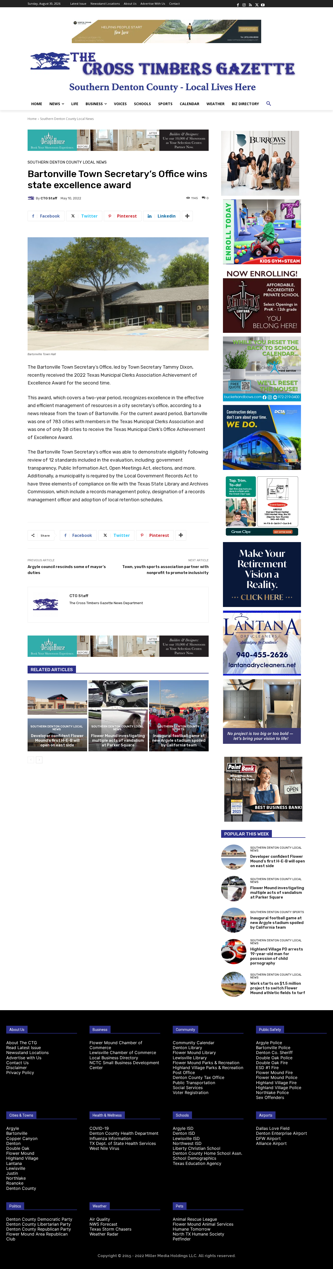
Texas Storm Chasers (110, 1229)
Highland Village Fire (276, 1082)
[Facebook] (238, 3)
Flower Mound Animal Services (203, 1224)
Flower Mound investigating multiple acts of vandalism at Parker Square (118, 740)
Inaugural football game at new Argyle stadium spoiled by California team (179, 740)
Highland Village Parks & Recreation (208, 1067)
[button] (268, 104)
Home (32, 119)
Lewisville (15, 1168)
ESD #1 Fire (267, 1067)
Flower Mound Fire (274, 1072)
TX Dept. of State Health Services (122, 1143)
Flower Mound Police (276, 1077)
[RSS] (250, 3)
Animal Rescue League (195, 1219)
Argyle (12, 1128)
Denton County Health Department (123, 1133)
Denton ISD (184, 1133)
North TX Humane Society (198, 1234)
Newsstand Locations (27, 1052)
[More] (187, 216)
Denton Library (187, 1047)
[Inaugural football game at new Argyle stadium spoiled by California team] (179, 715)
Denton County (21, 1188)
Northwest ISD (187, 1143)
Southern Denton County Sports (178, 728)
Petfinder (182, 1238)
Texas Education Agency (197, 1163)
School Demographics (194, 1158)
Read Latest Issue (23, 1047)
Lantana (14, 1163)
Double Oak (17, 1148)
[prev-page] (31, 760)
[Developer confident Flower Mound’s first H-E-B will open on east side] (57, 715)
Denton (13, 1143)
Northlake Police (272, 1092)
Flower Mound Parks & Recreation (206, 1062)
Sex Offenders (270, 1097)
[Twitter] (256, 3)
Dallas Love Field (273, 1128)
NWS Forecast (103, 1224)
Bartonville (16, 1133)
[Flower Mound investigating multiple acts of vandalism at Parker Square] (118, 715)
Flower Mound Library (194, 1052)
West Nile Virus (104, 1148)
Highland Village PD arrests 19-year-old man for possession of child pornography (276, 956)
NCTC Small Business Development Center (124, 1065)
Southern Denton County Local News (67, 119)
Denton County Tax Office (198, 1077)
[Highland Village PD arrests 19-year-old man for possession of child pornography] (233, 951)
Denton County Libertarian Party (38, 1224)
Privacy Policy (20, 1072)
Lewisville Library (190, 1057)
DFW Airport (268, 1138)
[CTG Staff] (32, 198)
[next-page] (39, 760)
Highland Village (22, 1158)
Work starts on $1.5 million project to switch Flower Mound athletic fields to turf (277, 988)
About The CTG (21, 1042)
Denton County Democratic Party (39, 1219)
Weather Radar (103, 1234)
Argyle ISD (183, 1128)
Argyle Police (269, 1042)
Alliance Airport (271, 1143)
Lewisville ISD (186, 1138)
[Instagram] (244, 3)
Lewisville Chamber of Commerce (122, 1052)
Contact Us (17, 1062)
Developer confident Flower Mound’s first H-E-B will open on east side (57, 740)
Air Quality (99, 1219)
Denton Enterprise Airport (281, 1133)
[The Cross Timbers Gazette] (166, 70)
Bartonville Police (273, 1047)
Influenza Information (110, 1138)
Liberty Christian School (196, 1148)
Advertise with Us (23, 1057)
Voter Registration (190, 1092)
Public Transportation (194, 1082)
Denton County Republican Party (38, 1229)
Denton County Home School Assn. (207, 1153)
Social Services (188, 1087)
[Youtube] (263, 3)
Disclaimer (16, 1067)
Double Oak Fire (272, 1062)
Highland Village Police (278, 1087)
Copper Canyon (21, 1138)
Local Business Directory (113, 1057)
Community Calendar (193, 1042)
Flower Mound (20, 1153)
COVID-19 (99, 1128)
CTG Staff (49, 198)
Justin (12, 1173)
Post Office (184, 1072)
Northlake (16, 1178)
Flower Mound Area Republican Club (37, 1236)
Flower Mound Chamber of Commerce (115, 1045)
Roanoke (14, 1183)
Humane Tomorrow (191, 1229)
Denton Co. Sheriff (274, 1052)
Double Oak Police (274, 1057)
